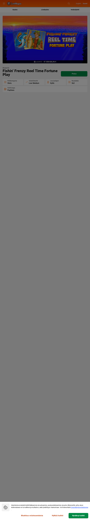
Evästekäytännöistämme (79, 507)
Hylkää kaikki (57, 516)
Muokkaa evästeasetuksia (32, 516)
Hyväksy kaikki (78, 516)
